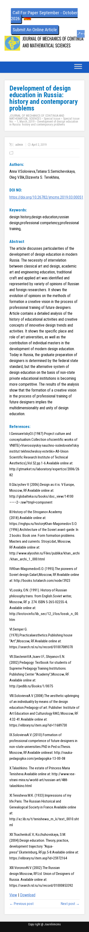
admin (19, 144)
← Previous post (21, 903)
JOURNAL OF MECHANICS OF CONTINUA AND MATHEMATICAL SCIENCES (36, 117)
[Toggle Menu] (78, 66)
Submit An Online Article (35, 29)
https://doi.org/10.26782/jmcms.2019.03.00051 (46, 197)
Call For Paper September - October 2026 (44, 15)
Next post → (70, 903)
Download (27, 895)
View (13, 895)
